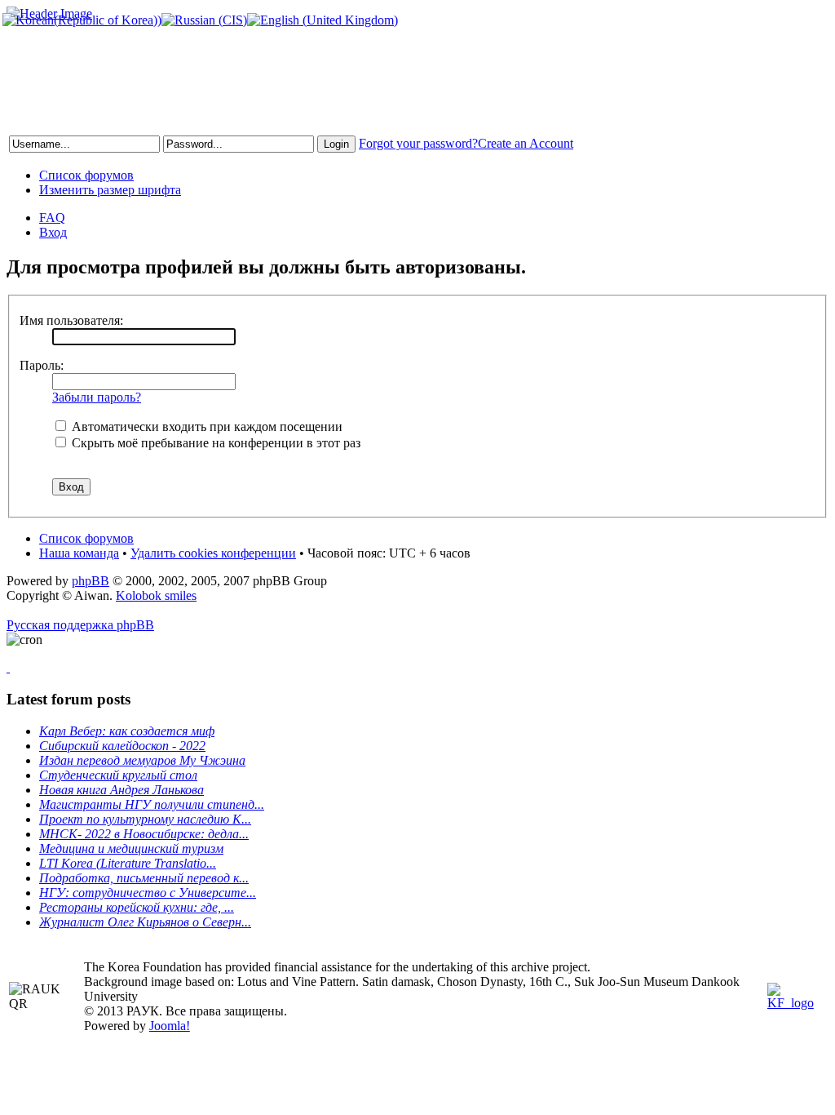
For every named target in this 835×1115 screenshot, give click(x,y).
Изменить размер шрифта (110, 190)
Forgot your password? (418, 143)
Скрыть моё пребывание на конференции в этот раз (214, 443)
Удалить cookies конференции (213, 553)
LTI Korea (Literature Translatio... (127, 863)
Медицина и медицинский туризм (131, 848)
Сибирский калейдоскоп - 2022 (122, 746)
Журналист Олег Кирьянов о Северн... (145, 922)
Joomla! (169, 1026)
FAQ (52, 217)
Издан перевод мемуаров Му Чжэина (142, 760)
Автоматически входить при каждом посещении (205, 426)
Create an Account (525, 143)
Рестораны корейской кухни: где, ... (136, 907)
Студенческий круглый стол (118, 775)
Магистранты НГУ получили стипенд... (151, 804)
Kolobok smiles (156, 595)
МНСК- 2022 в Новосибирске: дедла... (144, 834)
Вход (53, 232)
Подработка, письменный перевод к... (144, 878)
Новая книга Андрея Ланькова (121, 790)
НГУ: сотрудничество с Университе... (147, 893)
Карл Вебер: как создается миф (126, 731)
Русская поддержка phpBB (80, 625)
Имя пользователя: (71, 320)
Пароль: (42, 365)
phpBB (90, 581)
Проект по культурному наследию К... (145, 819)
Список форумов (86, 175)
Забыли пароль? (96, 397)
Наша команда (79, 553)
